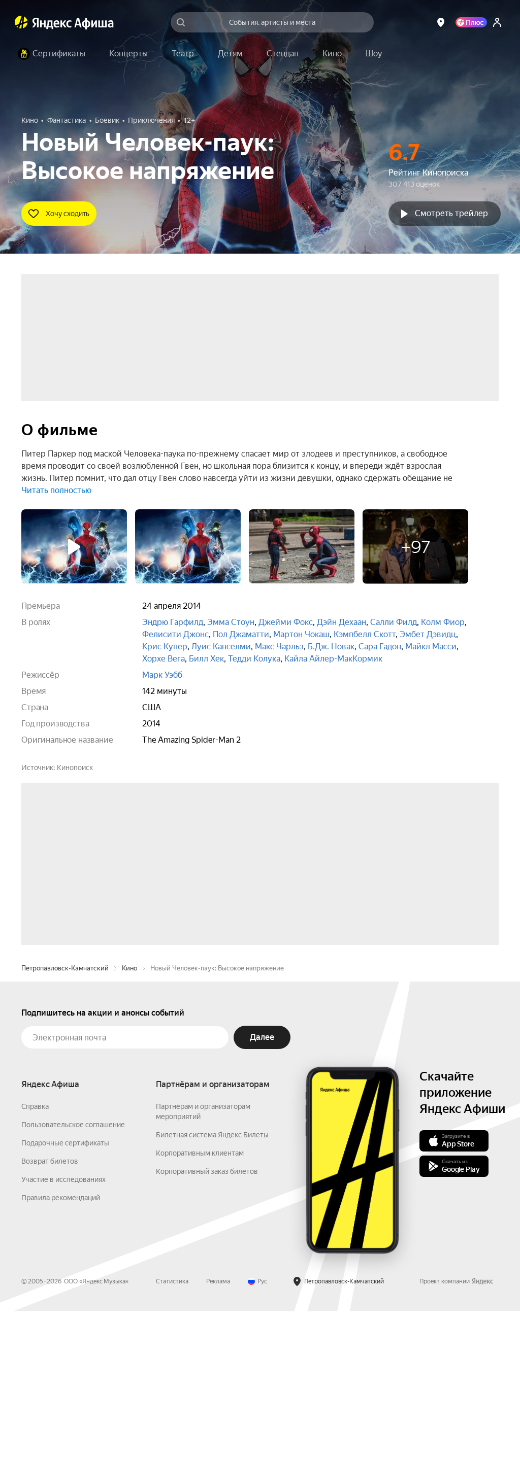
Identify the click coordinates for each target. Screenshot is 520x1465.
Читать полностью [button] (56, 490)
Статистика (172, 1435)
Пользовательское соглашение (73, 1278)
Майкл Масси (431, 646)
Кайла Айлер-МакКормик (333, 659)
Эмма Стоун (230, 622)
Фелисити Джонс (175, 634)
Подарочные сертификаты (65, 1297)
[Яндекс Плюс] (471, 22)
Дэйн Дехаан (341, 622)
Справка (35, 1260)
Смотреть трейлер (451, 213)
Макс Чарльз (279, 646)
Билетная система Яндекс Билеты (212, 1288)
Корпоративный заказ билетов (207, 1325)
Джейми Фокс (285, 622)
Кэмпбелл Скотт (365, 634)
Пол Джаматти (241, 634)
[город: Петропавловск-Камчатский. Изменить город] (441, 22)
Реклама (218, 1435)
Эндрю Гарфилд (172, 622)
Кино (129, 1122)
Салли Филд (393, 622)
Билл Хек (206, 659)
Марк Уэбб (162, 675)
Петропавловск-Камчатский (65, 1122)
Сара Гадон (380, 646)
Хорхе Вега (163, 659)
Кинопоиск (75, 767)
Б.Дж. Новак (331, 646)
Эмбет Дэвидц (428, 634)
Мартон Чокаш (301, 634)
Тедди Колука (254, 659)
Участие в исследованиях (63, 1333)
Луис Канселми (221, 646)
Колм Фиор (443, 622)
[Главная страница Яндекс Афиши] (21, 22)
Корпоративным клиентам (200, 1307)
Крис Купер (164, 646)
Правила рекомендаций (60, 1351)
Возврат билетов (49, 1315)
